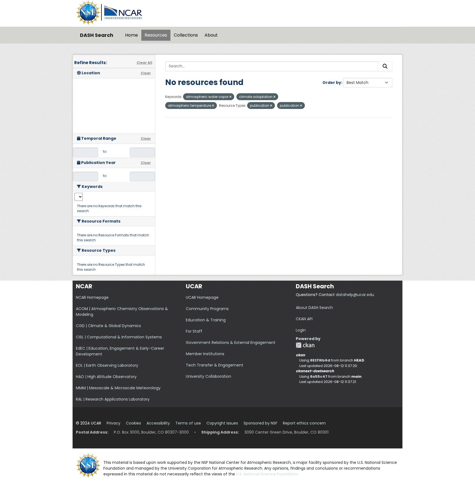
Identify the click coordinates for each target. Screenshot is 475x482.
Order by (331, 82)
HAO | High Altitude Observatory (106, 376)
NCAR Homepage (92, 297)
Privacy (113, 423)
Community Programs (207, 308)
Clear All (144, 62)
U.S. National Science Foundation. (267, 474)
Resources (156, 35)
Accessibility (158, 423)
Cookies (133, 423)
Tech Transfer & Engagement (214, 365)
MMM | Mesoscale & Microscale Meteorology (118, 388)
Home (131, 35)
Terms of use (188, 423)
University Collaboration (208, 376)
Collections (186, 35)
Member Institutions (205, 354)
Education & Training (206, 320)
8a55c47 (318, 376)
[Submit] (385, 66)
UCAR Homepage (202, 297)
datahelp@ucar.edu (355, 294)
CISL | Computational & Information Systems (119, 337)
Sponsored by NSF (260, 423)
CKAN (305, 345)
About (211, 35)
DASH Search (96, 35)
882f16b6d (320, 360)
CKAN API (304, 319)
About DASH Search (314, 307)
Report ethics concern (304, 423)
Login (301, 330)
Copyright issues (222, 423)
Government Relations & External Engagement (230, 342)
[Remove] (230, 97)
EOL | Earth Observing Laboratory (107, 365)
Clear (146, 73)
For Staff (194, 331)
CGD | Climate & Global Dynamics (108, 325)
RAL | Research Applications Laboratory (113, 399)
